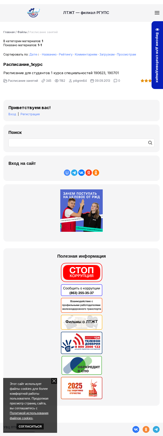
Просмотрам (126, 54)
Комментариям (86, 54)
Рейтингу (66, 54)
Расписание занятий (23, 80)
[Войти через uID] (67, 172)
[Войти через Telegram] (74, 172)
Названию (49, 54)
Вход (12, 114)
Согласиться (30, 426)
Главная (9, 32)
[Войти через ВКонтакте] (81, 172)
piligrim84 (80, 80)
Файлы (22, 32)
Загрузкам (107, 54)
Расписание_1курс (23, 64)
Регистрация (30, 114)
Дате (33, 54)
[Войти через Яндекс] (89, 172)
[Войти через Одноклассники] (96, 172)
